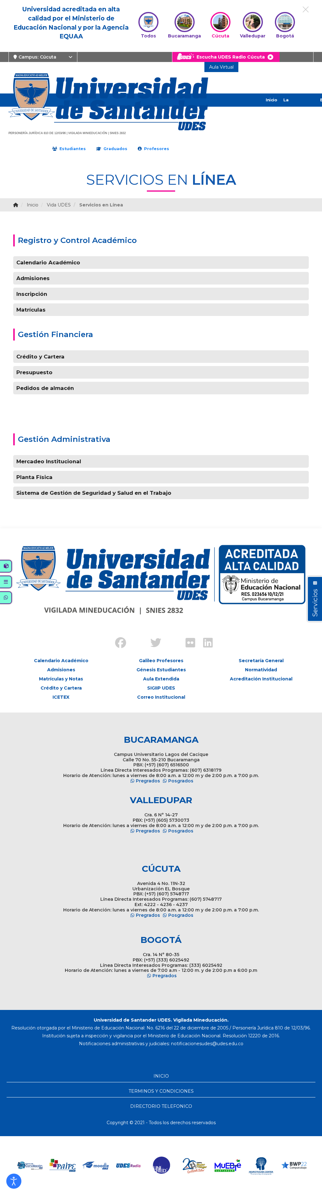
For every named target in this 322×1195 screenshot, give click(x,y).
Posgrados (180, 781)
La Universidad (296, 106)
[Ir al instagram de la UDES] (134, 637)
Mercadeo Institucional (48, 461)
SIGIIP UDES (161, 688)
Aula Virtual (221, 67)
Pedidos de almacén (45, 388)
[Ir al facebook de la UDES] (117, 643)
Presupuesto (34, 372)
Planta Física (34, 477)
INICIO (161, 1076)
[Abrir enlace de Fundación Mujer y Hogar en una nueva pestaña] (194, 1165)
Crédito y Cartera (40, 356)
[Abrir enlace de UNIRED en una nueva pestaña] (161, 1165)
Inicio (271, 99)
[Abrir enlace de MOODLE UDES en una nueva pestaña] (95, 1165)
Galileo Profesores (161, 660)
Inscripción (31, 294)
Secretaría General (261, 660)
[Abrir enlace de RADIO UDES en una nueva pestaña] (128, 1165)
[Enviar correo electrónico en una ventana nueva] (207, 1043)
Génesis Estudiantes (161, 670)
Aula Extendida (161, 679)
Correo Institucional (161, 697)
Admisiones (33, 278)
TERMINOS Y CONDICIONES (161, 1091)
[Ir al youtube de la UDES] (170, 637)
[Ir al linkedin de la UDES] (205, 643)
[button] (13, 1181)
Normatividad (261, 670)
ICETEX (61, 697)
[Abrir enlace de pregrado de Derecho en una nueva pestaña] (29, 1165)
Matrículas (31, 310)
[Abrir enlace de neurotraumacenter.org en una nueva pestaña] (261, 1165)
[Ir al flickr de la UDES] (187, 643)
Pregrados (148, 781)
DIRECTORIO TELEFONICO (161, 1106)
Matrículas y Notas (61, 679)
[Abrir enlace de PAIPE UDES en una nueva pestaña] (62, 1165)
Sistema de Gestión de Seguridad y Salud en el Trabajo (93, 493)
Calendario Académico (48, 262)
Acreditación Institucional (261, 679)
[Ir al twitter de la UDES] (152, 643)
